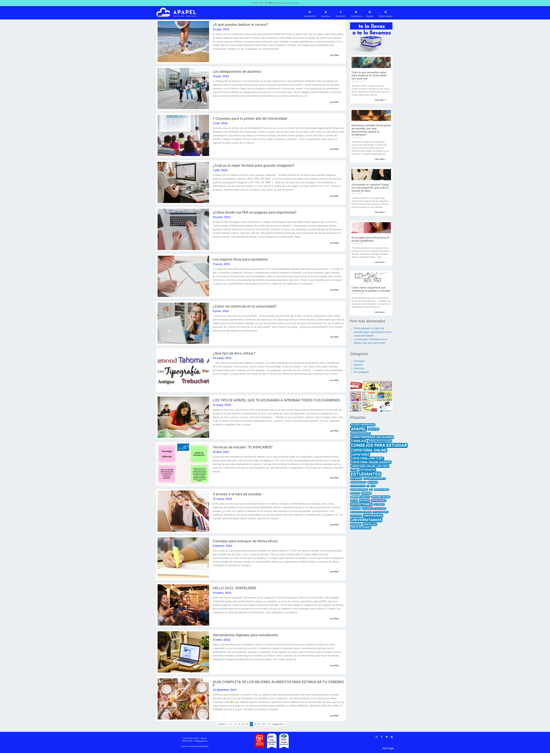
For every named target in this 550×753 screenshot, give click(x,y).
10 (263, 724)
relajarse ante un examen (374, 508)
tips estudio (356, 516)
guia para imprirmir (359, 489)
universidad (373, 515)
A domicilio (310, 16)
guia (373, 486)
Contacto (340, 16)
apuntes (374, 429)
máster (354, 500)
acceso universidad (363, 424)
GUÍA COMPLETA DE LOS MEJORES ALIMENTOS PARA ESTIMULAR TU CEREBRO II (278, 683)
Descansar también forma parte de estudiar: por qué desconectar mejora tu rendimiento (371, 130)
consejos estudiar (379, 441)
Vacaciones (356, 524)
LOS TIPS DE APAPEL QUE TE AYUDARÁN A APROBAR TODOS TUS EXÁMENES (276, 400)
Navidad (364, 500)
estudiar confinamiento (374, 478)
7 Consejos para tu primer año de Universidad (250, 118)
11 (268, 724)
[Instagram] (377, 737)
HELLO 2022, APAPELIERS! (234, 588)
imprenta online (381, 489)
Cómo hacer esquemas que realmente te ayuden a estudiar (370, 289)
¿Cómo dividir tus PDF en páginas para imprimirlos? (254, 212)
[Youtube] (392, 737)
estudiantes (366, 474)
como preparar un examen (372, 437)
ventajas (370, 524)
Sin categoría (361, 372)
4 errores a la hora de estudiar (237, 494)
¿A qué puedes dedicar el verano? (240, 24)
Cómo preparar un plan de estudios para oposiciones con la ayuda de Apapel (372, 332)
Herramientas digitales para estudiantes (245, 635)
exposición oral (358, 486)
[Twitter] (387, 737)
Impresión (355, 493)
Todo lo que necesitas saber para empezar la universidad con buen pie (369, 75)
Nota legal (388, 748)
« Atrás (221, 724)
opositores (361, 504)
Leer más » (380, 100)
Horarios (294, 2)
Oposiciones (378, 500)
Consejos (359, 361)
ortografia (379, 504)
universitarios (366, 520)
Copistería (360, 454)
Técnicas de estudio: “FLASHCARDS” (243, 447)
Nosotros (359, 368)
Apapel (358, 429)
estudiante (367, 469)
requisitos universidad (361, 512)
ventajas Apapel (361, 528)
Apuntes (325, 16)
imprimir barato (360, 497)
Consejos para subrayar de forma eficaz (245, 541)
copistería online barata (371, 462)
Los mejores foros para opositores (240, 259)
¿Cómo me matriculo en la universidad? (245, 306)
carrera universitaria (360, 433)
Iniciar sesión (385, 16)
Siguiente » (278, 724)
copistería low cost (367, 458)
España (354, 470)
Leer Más (334, 55)
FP (368, 486)
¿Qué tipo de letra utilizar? (234, 353)
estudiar (356, 478)
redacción (355, 508)
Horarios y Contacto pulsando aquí (195, 746)
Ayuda (369, 16)
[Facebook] (382, 737)
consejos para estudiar (379, 445)
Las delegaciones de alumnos (237, 71)
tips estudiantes (380, 512)
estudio (372, 482)
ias (371, 489)
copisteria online (369, 450)
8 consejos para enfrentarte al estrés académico (370, 239)
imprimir (358, 364)
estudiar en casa (358, 482)
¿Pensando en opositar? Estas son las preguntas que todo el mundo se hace (370, 187)
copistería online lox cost (370, 466)
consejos (358, 441)
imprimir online (381, 497)
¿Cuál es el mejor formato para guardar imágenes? (254, 165)
